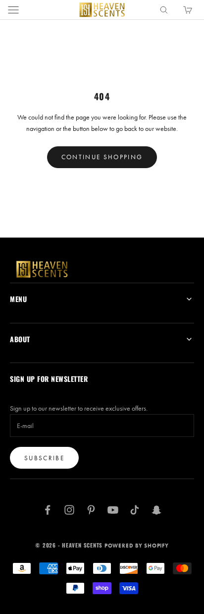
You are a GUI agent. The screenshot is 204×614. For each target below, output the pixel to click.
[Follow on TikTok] (135, 510)
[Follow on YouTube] (113, 510)
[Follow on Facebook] (47, 510)
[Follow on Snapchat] (156, 510)
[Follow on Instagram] (69, 510)
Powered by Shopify (136, 545)
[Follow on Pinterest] (91, 510)
